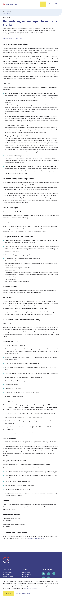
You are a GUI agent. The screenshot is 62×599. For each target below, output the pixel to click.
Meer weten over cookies (30, 588)
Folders (8, 17)
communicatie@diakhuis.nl (36, 538)
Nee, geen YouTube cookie (23, 593)
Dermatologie (6, 13)
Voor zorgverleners (26, 574)
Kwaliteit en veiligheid (8, 576)
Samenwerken (6, 574)
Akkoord (8, 593)
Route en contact (26, 572)
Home (4, 17)
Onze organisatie (7, 572)
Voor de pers (25, 576)
